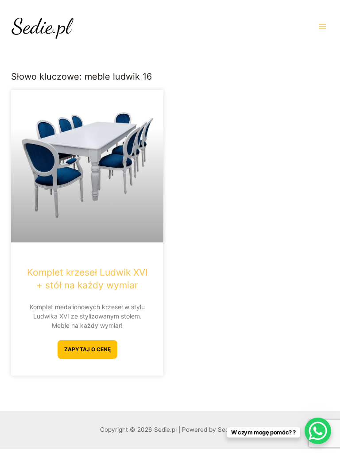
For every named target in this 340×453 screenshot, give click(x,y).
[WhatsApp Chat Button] (318, 431)
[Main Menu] (322, 26)
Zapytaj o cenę (87, 349)
